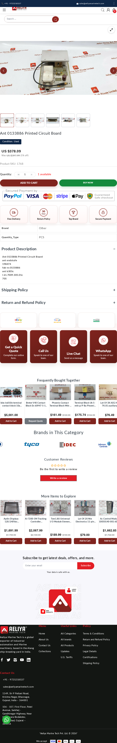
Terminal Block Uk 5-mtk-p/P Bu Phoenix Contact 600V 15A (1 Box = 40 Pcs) (85, 404)
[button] (7, 120)
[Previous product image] (3, 70)
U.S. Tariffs (67, 657)
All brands (66, 639)
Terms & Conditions (93, 634)
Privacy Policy (90, 645)
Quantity (5, 174)
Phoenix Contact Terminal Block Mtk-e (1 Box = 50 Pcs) (60, 404)
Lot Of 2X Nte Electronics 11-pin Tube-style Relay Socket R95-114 (85, 520)
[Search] (55, 19)
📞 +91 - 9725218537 (11, 3)
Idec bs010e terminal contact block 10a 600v (11, 404)
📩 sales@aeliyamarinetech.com (90, 3)
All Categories (68, 634)
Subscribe (86, 566)
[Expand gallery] (111, 29)
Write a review (58, 478)
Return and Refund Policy (58, 303)
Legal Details (90, 651)
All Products (67, 645)
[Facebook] (2, 660)
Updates (65, 651)
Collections (45, 651)
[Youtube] (22, 660)
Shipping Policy (58, 290)
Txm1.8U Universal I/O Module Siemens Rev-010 (60, 520)
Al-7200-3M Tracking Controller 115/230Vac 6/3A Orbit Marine (35, 520)
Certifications (90, 657)
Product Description (58, 249)
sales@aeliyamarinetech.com (18, 687)
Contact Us (45, 645)
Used (10, 142)
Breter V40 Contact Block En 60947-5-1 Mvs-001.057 (36, 404)
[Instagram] (15, 660)
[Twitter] (8, 660)
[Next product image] (113, 70)
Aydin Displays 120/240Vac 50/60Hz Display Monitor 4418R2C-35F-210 (11, 520)
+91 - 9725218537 (13, 680)
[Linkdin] (28, 660)
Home (42, 634)
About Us (44, 639)
